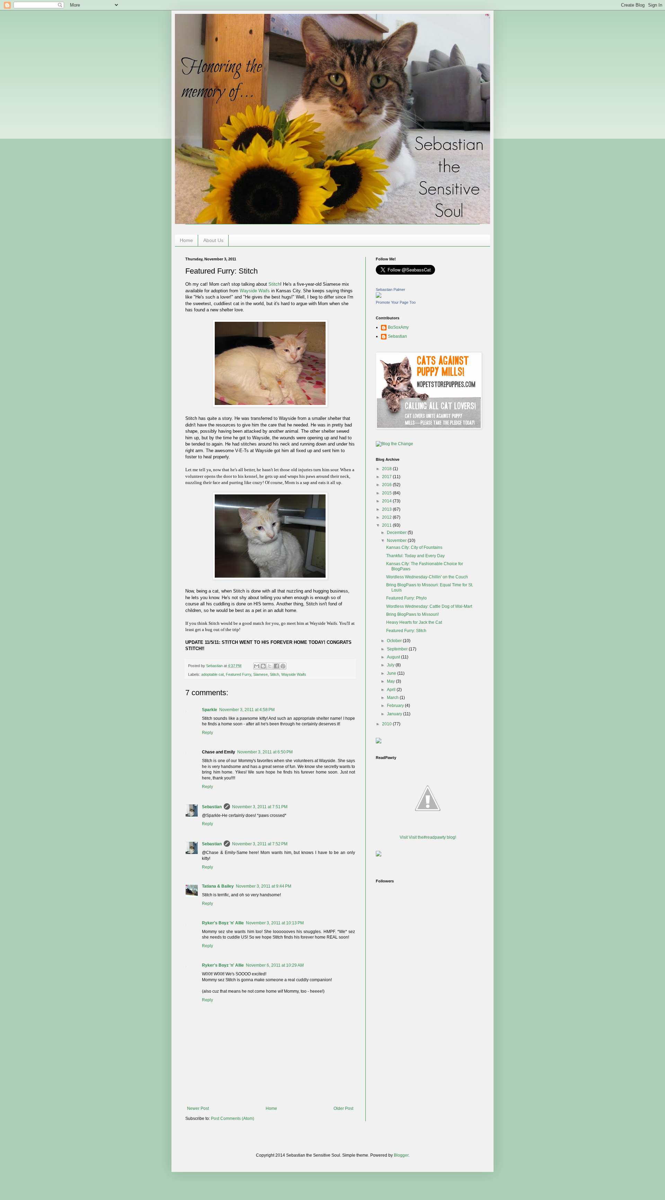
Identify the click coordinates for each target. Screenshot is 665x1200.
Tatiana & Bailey (218, 886)
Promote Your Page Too (396, 302)
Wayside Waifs (255, 290)
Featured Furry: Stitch (406, 630)
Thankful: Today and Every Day (415, 555)
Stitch (274, 284)
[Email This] (256, 666)
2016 (387, 484)
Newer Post (198, 1108)
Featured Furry (238, 674)
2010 (387, 724)
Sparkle (209, 709)
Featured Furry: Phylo (406, 598)
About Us (213, 240)
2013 (387, 509)
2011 (387, 525)
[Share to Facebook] (276, 666)
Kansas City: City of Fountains (414, 547)
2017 (387, 476)
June (392, 673)
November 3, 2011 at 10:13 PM (275, 923)
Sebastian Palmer (390, 289)
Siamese (260, 674)
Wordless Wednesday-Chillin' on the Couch (427, 577)
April (392, 689)
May (391, 681)
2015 (387, 493)
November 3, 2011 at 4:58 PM (247, 709)
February (396, 705)
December (397, 532)
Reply (207, 732)
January (395, 713)
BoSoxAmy (398, 327)
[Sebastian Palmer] (378, 296)
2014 (387, 501)
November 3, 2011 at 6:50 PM (265, 752)
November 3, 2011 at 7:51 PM (259, 806)
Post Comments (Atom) (232, 1118)
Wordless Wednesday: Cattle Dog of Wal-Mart (429, 606)
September (398, 649)
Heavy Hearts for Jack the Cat (414, 622)
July (391, 665)
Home (186, 240)
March (393, 697)
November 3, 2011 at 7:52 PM (259, 843)
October (395, 640)
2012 (387, 517)
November (397, 540)
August (394, 657)
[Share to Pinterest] (283, 666)
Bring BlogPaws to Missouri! (412, 614)
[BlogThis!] (263, 666)
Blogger (401, 1155)
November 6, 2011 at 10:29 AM (275, 965)
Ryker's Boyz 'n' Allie (223, 923)
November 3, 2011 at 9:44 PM (263, 886)
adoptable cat (212, 674)
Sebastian (212, 806)
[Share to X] (269, 666)
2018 (387, 468)
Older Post (343, 1108)
